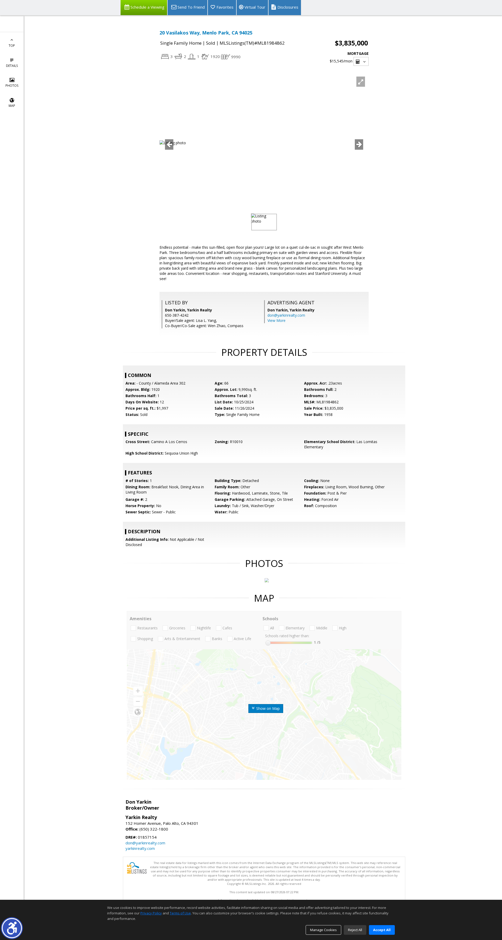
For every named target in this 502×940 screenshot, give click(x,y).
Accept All (382, 929)
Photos (11, 85)
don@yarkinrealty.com (286, 315)
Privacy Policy (151, 913)
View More (276, 320)
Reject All (355, 929)
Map (12, 105)
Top (12, 45)
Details (12, 65)
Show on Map (267, 708)
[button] (12, 928)
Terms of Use (180, 913)
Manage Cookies (323, 929)
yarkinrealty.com (140, 848)
